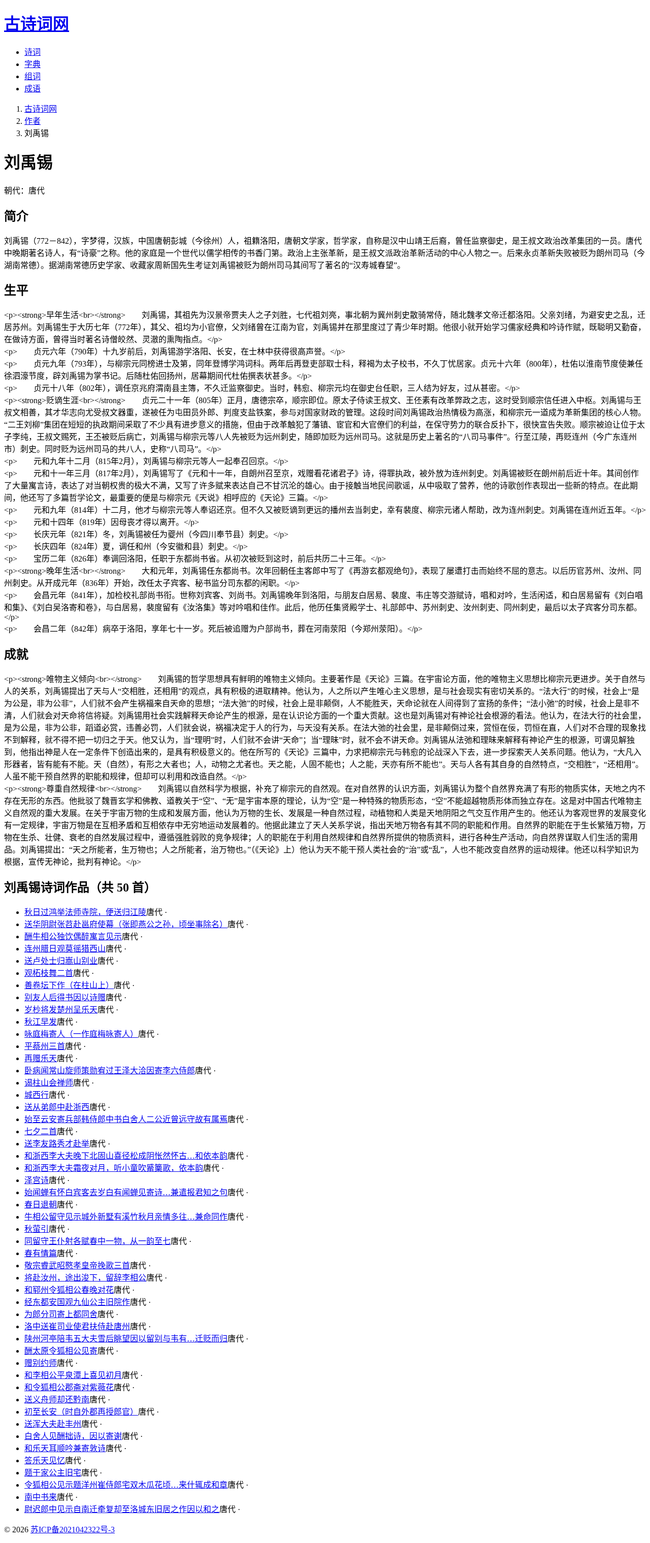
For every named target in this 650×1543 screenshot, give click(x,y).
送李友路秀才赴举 (56, 1143)
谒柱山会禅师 (48, 1082)
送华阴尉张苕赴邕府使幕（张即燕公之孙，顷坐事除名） (126, 924)
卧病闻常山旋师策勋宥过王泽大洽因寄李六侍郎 (109, 1070)
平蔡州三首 (44, 1046)
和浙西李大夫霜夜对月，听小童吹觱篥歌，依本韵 (113, 1168)
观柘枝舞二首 (48, 973)
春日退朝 (40, 1204)
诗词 (32, 52)
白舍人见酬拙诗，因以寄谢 (73, 1436)
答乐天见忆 (44, 1460)
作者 (32, 121)
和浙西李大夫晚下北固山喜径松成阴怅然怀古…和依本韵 (126, 1156)
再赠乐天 (40, 1058)
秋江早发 (40, 1021)
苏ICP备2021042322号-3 (72, 1529)
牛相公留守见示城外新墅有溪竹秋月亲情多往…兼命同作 (126, 1216)
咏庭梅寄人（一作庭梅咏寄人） (81, 1034)
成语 (32, 88)
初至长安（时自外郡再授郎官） (81, 1411)
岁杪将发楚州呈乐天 (61, 1009)
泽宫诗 (36, 1180)
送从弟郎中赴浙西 (56, 1107)
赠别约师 (40, 1363)
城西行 (36, 1095)
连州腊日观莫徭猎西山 (65, 948)
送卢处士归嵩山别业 (61, 961)
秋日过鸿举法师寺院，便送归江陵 (85, 912)
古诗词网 (40, 109)
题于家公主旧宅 (52, 1472)
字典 (32, 64)
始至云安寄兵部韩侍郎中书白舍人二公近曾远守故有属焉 (126, 1119)
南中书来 (40, 1497)
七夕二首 (40, 1131)
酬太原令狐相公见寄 (61, 1351)
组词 (32, 76)
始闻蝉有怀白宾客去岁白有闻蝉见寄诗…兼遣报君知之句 (126, 1192)
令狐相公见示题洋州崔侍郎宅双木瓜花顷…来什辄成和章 (126, 1485)
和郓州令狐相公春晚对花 (69, 1290)
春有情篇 (40, 1253)
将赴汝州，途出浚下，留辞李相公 (85, 1277)
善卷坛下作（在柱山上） (69, 985)
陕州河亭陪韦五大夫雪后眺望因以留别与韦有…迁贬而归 (126, 1338)
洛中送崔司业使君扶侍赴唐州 (77, 1326)
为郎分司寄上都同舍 (61, 1314)
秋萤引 (36, 1229)
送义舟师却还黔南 (56, 1399)
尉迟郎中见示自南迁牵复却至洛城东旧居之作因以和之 (121, 1509)
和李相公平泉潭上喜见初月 (73, 1375)
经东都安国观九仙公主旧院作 (77, 1302)
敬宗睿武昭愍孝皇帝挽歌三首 (77, 1265)
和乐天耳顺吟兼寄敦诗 (65, 1448)
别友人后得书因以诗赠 (65, 997)
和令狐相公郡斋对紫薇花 (69, 1387)
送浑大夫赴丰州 (52, 1424)
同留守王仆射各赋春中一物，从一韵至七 (97, 1241)
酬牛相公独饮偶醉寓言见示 (73, 936)
